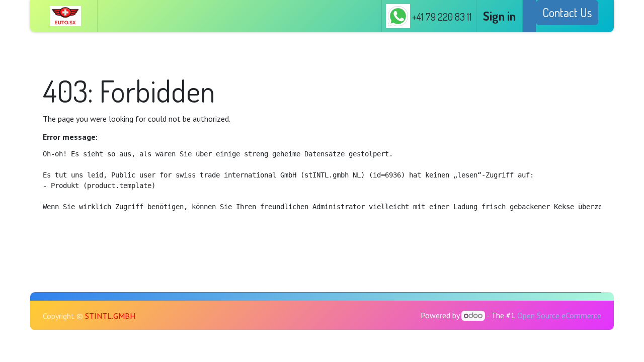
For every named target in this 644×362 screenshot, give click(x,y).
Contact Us (567, 12)
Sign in (499, 16)
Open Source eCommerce (559, 315)
